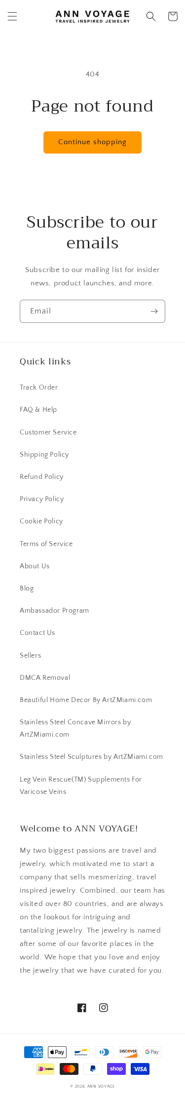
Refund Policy (42, 477)
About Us (35, 566)
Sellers (30, 656)
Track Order (39, 388)
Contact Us (37, 633)
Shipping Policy (44, 455)
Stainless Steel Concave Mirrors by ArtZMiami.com (75, 728)
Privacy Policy (42, 499)
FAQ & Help (38, 410)
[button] (12, 16)
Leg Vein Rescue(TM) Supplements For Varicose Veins (81, 786)
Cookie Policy (41, 521)
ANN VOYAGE (101, 1086)
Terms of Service (46, 544)
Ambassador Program (54, 611)
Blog (27, 588)
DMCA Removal (45, 678)
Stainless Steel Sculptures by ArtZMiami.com (91, 757)
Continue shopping (92, 142)
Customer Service (48, 432)
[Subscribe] (154, 311)
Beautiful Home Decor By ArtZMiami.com (86, 700)
